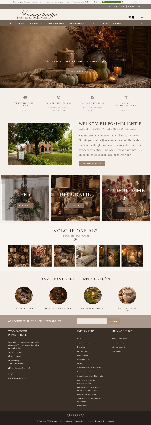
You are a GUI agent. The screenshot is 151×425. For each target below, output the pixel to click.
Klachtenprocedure (84, 372)
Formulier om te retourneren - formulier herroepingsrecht (89, 388)
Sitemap (80, 363)
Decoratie (36, 23)
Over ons (80, 339)
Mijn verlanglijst (118, 347)
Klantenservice (83, 359)
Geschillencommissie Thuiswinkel (90, 376)
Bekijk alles (75, 71)
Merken (116, 23)
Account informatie (119, 339)
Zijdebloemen (56, 23)
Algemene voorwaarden (86, 343)
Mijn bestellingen (118, 343)
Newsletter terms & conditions (89, 367)
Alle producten (117, 351)
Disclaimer (81, 347)
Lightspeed (88, 421)
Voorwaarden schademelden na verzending (89, 400)
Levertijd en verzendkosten (87, 394)
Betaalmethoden (83, 355)
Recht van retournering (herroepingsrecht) (86, 381)
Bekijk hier (25, 206)
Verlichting (77, 23)
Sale (92, 23)
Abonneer (114, 321)
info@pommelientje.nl (20, 368)
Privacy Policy (83, 351)
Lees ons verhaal (91, 163)
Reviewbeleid (82, 405)
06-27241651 (16, 352)
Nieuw (104, 23)
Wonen (20, 23)
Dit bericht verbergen (111, 2)
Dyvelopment (108, 421)
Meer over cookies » (130, 2)
